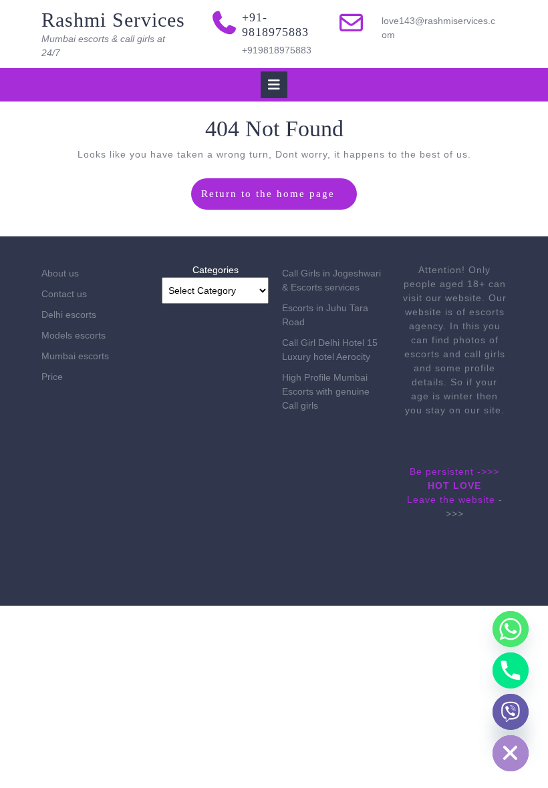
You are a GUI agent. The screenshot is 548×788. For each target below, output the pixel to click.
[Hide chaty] (511, 753)
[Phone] (511, 670)
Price (52, 376)
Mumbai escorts (75, 356)
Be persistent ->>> (454, 471)
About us (60, 273)
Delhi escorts (68, 314)
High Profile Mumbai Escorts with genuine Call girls (326, 391)
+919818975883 (276, 50)
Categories (215, 269)
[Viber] (511, 712)
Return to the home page (279, 199)
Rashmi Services (113, 20)
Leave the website (451, 499)
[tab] (274, 84)
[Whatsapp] (511, 629)
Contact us (64, 293)
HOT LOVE (454, 485)
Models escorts (73, 335)
